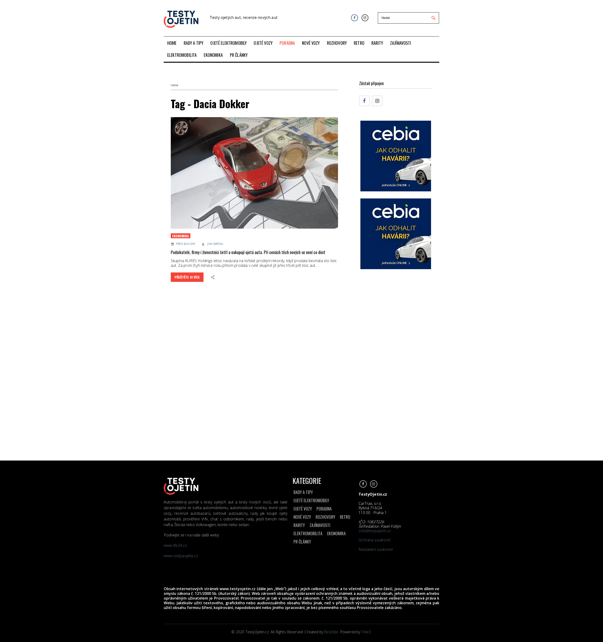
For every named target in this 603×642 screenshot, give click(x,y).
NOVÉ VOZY (302, 517)
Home (174, 85)
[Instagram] (365, 17)
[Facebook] (354, 17)
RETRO (345, 517)
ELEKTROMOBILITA (307, 533)
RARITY (299, 525)
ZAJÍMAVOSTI (320, 525)
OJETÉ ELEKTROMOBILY (311, 500)
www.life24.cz (175, 545)
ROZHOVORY (325, 517)
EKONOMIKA (336, 533)
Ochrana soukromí (374, 540)
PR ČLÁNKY (302, 542)
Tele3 (366, 631)
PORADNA (324, 509)
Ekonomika (180, 235)
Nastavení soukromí (376, 549)
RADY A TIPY (303, 492)
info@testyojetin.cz (375, 530)
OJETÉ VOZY (302, 509)
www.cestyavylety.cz (181, 555)
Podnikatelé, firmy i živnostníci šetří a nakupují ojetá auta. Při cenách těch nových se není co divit (248, 252)
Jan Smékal (216, 244)
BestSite (331, 631)
